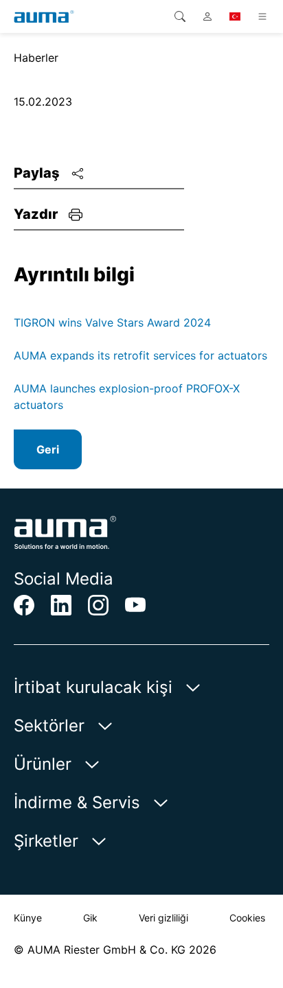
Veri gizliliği (163, 918)
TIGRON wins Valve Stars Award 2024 (112, 322)
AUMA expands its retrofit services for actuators (140, 355)
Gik (90, 918)
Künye (28, 918)
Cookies (247, 918)
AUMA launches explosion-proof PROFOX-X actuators (127, 396)
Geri (47, 449)
